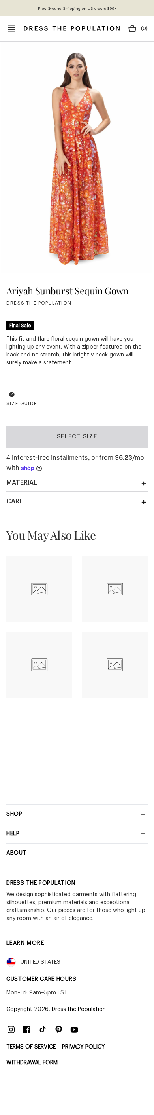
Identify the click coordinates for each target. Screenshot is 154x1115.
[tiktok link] (42, 1029)
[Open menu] (11, 28)
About (16, 853)
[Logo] (72, 28)
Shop (14, 814)
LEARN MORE (25, 943)
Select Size (77, 437)
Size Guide (21, 403)
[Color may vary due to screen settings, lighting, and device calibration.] (12, 395)
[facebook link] (27, 1029)
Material (21, 483)
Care (14, 501)
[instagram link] (11, 1029)
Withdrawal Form (32, 1063)
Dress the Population (79, 1009)
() (144, 28)
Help (13, 833)
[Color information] (12, 394)
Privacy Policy (83, 1047)
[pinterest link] (58, 1029)
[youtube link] (74, 1029)
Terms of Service (31, 1047)
